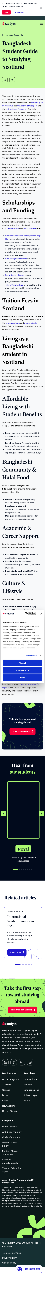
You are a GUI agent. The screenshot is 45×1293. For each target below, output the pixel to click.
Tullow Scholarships (14, 285)
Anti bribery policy (12, 1131)
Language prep (31, 1089)
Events (27, 1100)
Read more (15, 952)
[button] (41, 813)
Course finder (31, 1079)
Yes (6, 12)
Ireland (5, 1100)
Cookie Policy (9, 1262)
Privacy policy (9, 1257)
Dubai (5, 1095)
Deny (22, 678)
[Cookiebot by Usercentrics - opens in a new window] (26, 613)
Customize (21, 670)
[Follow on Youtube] (22, 1062)
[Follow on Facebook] (13, 1062)
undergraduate (12, 228)
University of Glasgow (27, 105)
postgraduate (29, 228)
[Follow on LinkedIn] (5, 1062)
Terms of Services (11, 1252)
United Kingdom (10, 1079)
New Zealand (9, 1105)
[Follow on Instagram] (30, 1062)
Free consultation (21, 731)
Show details (31, 655)
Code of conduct (11, 1137)
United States (9, 1111)
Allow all (22, 663)
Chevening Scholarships (16, 258)
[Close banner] (41, 614)
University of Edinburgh (16, 109)
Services (28, 1084)
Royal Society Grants (14, 275)
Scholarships (30, 1095)
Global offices (9, 1126)
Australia (7, 1084)
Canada (6, 1089)
